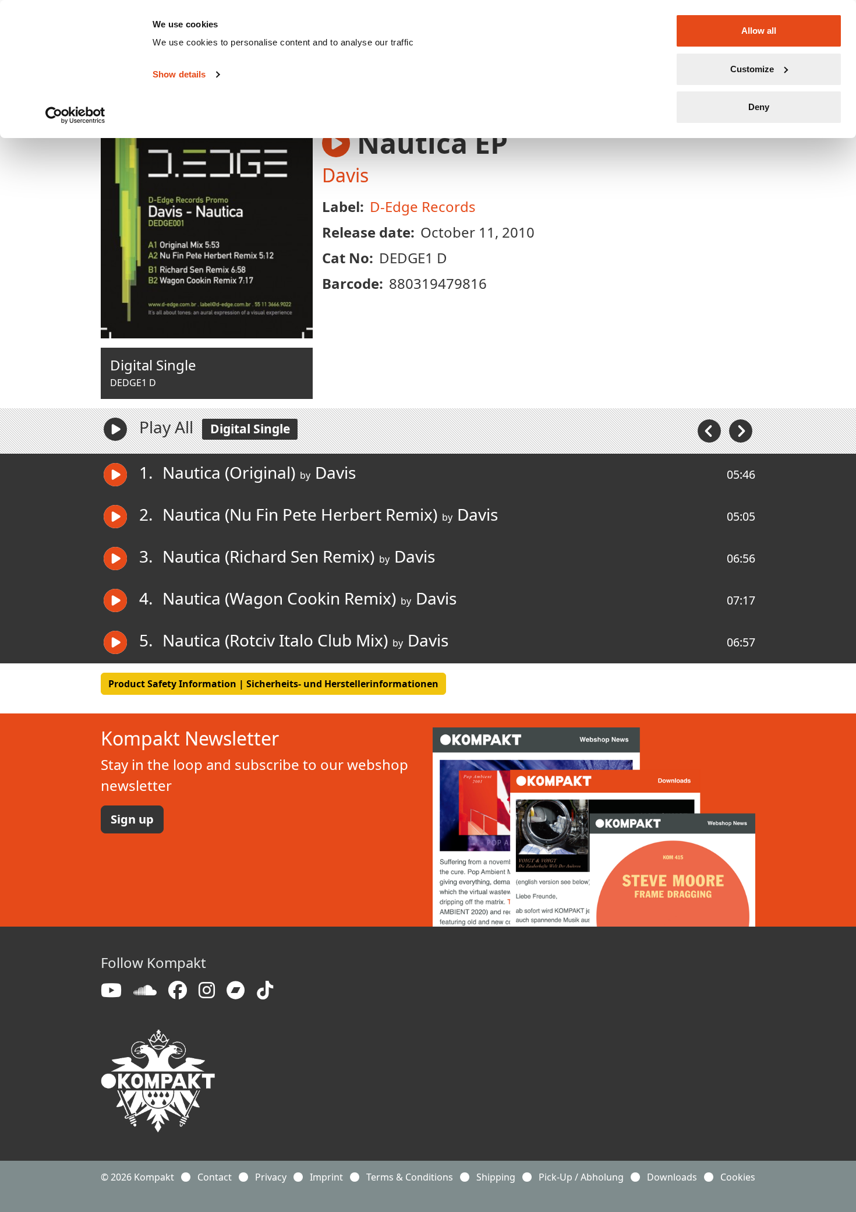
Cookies (737, 1177)
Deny (758, 107)
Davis (345, 175)
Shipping (495, 1177)
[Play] (115, 429)
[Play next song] (740, 429)
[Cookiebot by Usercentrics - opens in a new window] (75, 115)
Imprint (326, 1177)
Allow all (758, 31)
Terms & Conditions (409, 1177)
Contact (214, 1177)
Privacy (270, 1177)
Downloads (672, 1177)
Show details (179, 74)
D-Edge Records (423, 206)
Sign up (132, 819)
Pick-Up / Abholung (581, 1177)
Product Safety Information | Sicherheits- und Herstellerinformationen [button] (273, 683)
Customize (752, 69)
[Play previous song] (710, 429)
